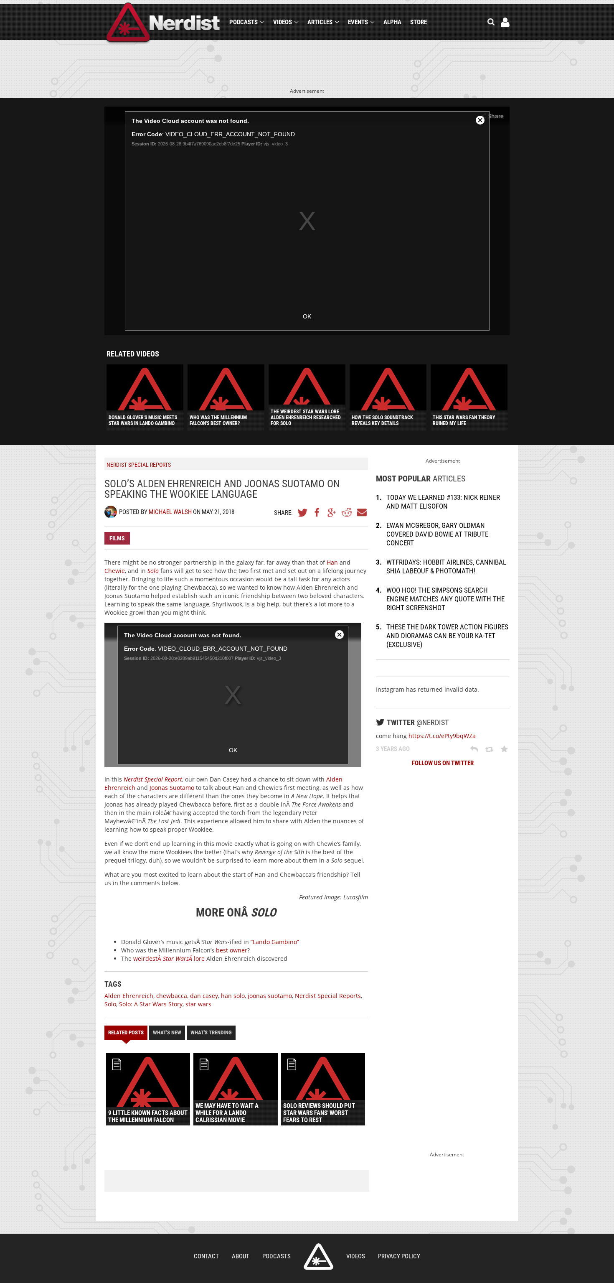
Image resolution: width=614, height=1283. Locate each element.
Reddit (346, 512)
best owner (231, 950)
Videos (282, 22)
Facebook (317, 512)
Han (332, 562)
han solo (233, 996)
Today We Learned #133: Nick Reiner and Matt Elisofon (443, 501)
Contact (206, 1256)
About (240, 1256)
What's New (167, 1032)
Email (361, 512)
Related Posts (126, 1032)
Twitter (302, 512)
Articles (319, 22)
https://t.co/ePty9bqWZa (442, 736)
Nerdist (163, 23)
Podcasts (243, 22)
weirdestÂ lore (169, 958)
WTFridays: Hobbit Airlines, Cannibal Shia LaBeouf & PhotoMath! (446, 566)
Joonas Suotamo (172, 788)
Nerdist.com (318, 1256)
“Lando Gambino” (275, 942)
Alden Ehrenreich (128, 996)
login (505, 22)
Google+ (332, 512)
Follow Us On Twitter (443, 763)
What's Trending (211, 1032)
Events (358, 22)
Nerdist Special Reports (328, 996)
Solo (110, 1004)
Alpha (392, 22)
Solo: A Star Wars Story (151, 1004)
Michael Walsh (170, 512)
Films (117, 538)
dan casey (204, 996)
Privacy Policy (399, 1256)
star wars (198, 1004)
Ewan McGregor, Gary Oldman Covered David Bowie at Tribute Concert (437, 534)
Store (418, 22)
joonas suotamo (270, 996)
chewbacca (171, 996)
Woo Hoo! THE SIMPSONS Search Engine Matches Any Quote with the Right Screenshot (445, 599)
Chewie (114, 571)
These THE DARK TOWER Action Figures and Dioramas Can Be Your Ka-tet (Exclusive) (447, 636)
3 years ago (393, 749)
